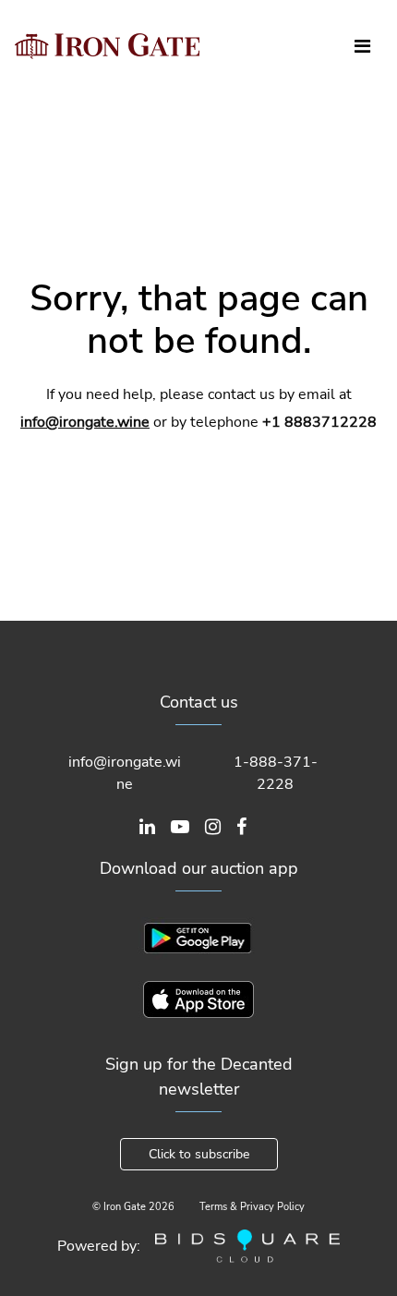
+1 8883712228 (319, 422)
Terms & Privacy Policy (252, 1207)
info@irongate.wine (85, 422)
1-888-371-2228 (276, 773)
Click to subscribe (199, 1154)
